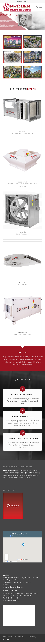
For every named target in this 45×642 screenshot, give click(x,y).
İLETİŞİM (26, 1)
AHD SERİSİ (22, 232)
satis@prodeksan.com (12, 600)
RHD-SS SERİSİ (22, 332)
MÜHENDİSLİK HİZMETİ (22, 394)
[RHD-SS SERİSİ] (22, 311)
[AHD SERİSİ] (22, 210)
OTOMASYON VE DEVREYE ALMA (22, 438)
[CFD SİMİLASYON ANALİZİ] (22, 411)
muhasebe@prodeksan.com (14, 587)
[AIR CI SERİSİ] (22, 260)
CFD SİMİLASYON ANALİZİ (22, 416)
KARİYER (19, 1)
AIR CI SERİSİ (22, 282)
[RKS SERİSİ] (22, 110)
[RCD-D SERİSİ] (22, 160)
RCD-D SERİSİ (22, 182)
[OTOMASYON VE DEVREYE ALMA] (22, 433)
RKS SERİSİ (22, 132)
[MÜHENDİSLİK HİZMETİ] (22, 389)
